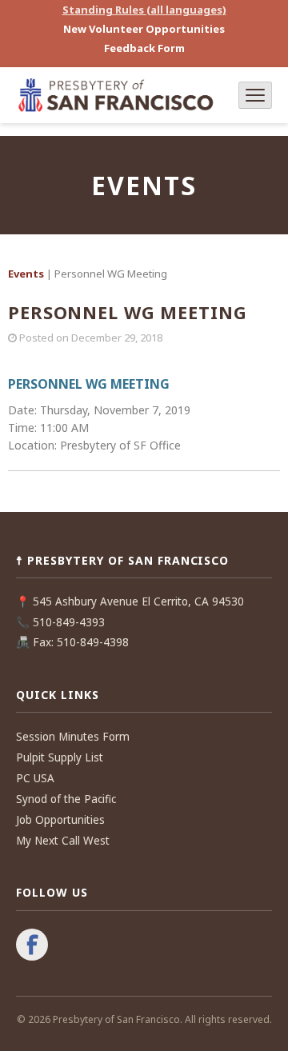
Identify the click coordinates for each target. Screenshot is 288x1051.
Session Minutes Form (73, 736)
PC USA (35, 778)
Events (26, 273)
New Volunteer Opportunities (144, 29)
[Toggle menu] (255, 95)
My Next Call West (63, 840)
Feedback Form (144, 48)
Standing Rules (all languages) (144, 9)
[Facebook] (32, 946)
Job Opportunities (60, 820)
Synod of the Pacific (66, 799)
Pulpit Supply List (59, 757)
